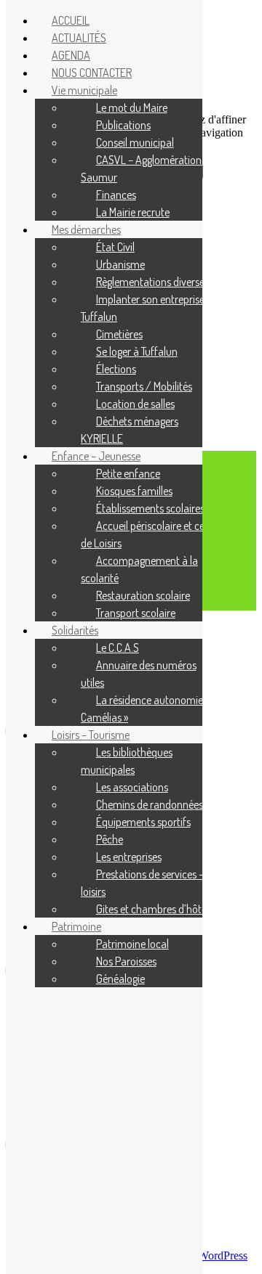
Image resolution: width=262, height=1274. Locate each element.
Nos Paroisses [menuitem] (126, 961)
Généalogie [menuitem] (120, 978)
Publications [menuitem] (123, 125)
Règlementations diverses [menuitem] (152, 281)
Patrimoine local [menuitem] (132, 943)
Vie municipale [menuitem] (84, 90)
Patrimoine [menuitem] (76, 926)
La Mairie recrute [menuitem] (133, 212)
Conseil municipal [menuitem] (135, 142)
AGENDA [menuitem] (71, 55)
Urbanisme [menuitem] (120, 264)
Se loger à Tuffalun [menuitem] (137, 351)
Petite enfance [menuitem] (128, 473)
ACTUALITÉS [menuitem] (79, 37)
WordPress (222, 1255)
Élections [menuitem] (116, 369)
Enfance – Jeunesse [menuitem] (96, 456)
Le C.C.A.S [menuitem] (117, 647)
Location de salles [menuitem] (135, 403)
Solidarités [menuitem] (75, 630)
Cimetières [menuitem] (119, 334)
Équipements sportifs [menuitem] (143, 821)
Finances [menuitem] (116, 194)
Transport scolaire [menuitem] (135, 612)
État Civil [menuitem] (115, 247)
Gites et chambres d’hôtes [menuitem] (153, 909)
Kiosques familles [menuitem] (134, 490)
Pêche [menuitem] (109, 839)
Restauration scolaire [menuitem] (143, 595)
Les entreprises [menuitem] (129, 856)
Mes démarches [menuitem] (86, 229)
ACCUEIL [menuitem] (71, 20)
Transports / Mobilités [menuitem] (144, 386)
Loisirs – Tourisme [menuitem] (91, 734)
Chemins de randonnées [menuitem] (149, 804)
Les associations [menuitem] (132, 787)
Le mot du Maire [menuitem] (131, 107)
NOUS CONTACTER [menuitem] (92, 72)
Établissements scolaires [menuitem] (150, 508)
